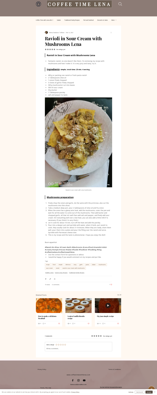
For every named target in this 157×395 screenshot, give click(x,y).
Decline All (139, 392)
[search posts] (119, 4)
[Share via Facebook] (46, 279)
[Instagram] (78, 380)
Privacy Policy (75, 392)
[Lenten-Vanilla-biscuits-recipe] (78, 305)
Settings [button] (130, 392)
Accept (149, 392)
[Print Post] (55, 279)
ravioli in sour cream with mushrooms (73, 268)
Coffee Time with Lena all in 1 (44, 20)
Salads (59, 20)
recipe (48, 264)
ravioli (57, 268)
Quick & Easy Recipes (61, 273)
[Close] (155, 392)
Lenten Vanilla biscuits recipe (76, 317)
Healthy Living (49, 273)
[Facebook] (72, 380)
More (113, 20)
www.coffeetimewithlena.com (78, 375)
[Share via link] (50, 279)
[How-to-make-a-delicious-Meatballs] (49, 305)
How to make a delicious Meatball (47, 317)
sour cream (49, 268)
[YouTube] (84, 380)
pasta (87, 264)
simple (60, 264)
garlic (81, 264)
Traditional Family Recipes (72, 20)
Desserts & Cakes (102, 20)
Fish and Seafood (88, 20)
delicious (68, 264)
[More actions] (111, 32)
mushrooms (102, 264)
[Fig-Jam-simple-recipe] (108, 305)
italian (93, 264)
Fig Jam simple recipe (105, 316)
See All (119, 295)
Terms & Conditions (114, 369)
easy (75, 264)
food (54, 264)
